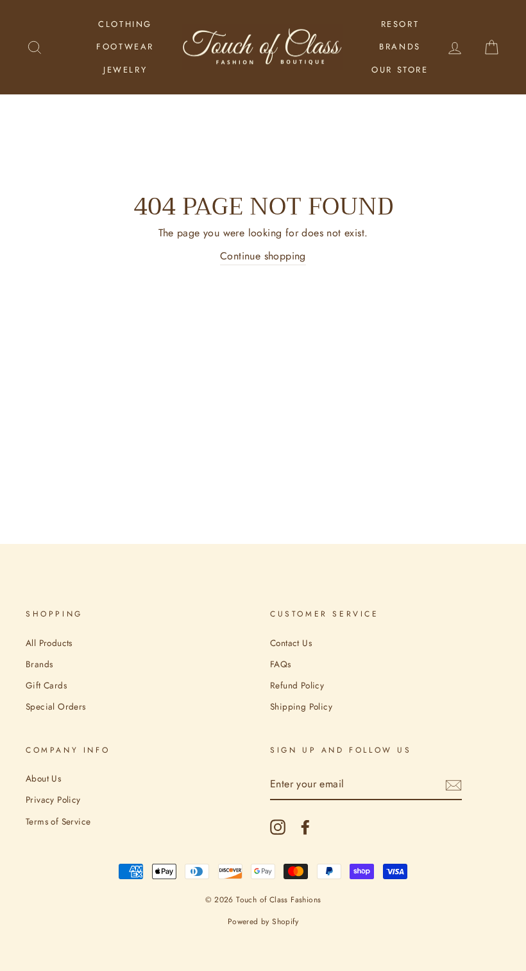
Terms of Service (58, 821)
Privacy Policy (53, 799)
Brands (39, 664)
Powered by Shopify (263, 921)
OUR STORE (399, 70)
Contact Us (291, 642)
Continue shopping (263, 256)
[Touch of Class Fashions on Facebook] (305, 827)
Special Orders (56, 706)
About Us (43, 778)
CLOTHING (125, 24)
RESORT (400, 24)
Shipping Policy (301, 706)
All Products (49, 642)
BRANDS (400, 46)
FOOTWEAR (125, 46)
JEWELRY (125, 70)
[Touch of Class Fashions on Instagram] (277, 827)
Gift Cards (46, 685)
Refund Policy (297, 685)
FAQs (280, 664)
